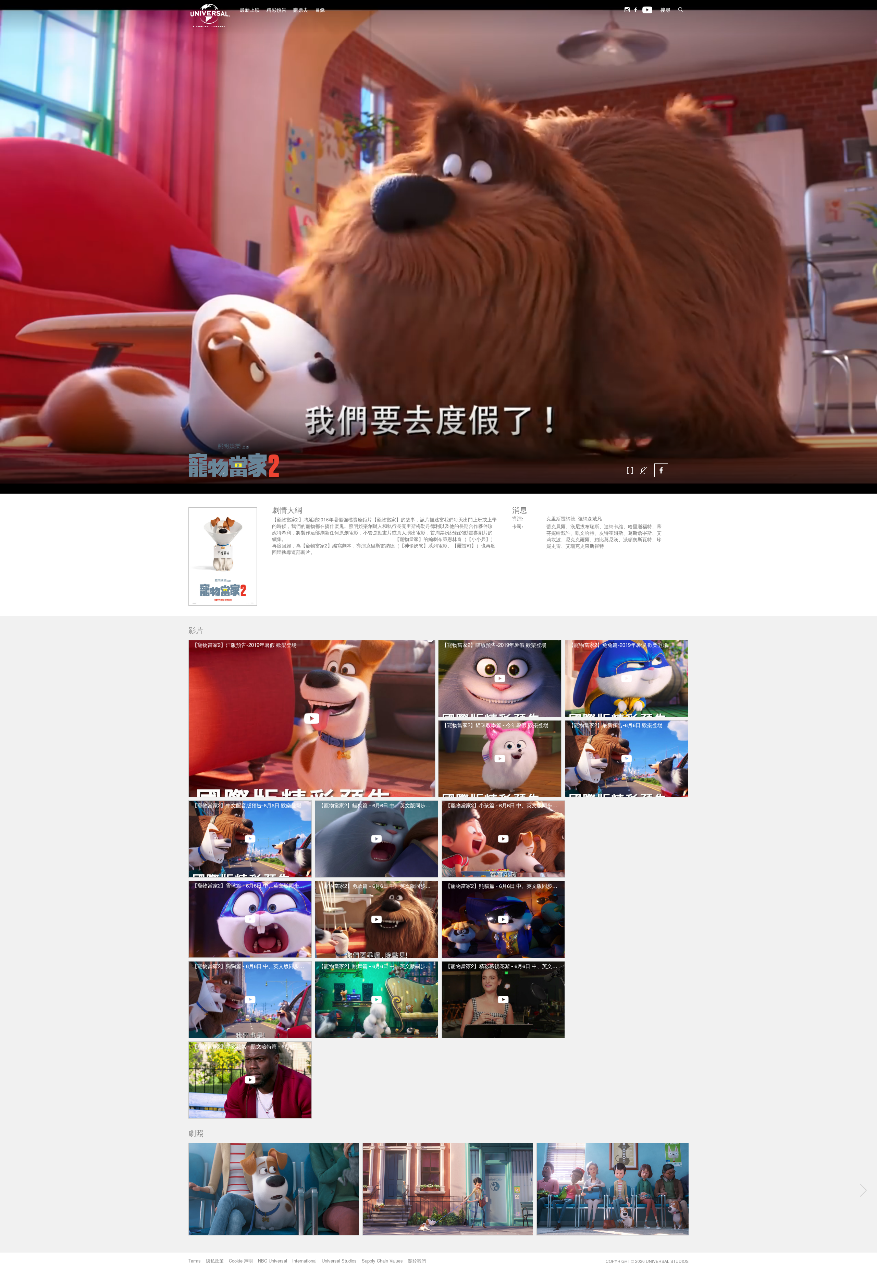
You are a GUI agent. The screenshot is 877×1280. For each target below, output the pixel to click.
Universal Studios (339, 1260)
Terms (194, 1260)
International (304, 1260)
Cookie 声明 (241, 1260)
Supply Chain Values (382, 1260)
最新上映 (250, 10)
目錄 (320, 10)
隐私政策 (215, 1260)
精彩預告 (276, 10)
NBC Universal (272, 1260)
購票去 (300, 10)
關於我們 (417, 1260)
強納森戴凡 (590, 519)
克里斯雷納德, (562, 519)
